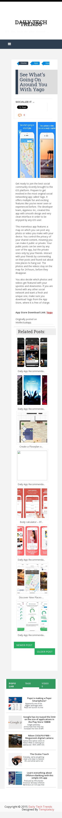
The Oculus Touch (39, 754)
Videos (45, 685)
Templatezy (46, 809)
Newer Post (24, 645)
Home (24, 63)
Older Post (45, 651)
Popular (12, 685)
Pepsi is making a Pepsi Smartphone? (39, 699)
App (36, 63)
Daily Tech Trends (31, 23)
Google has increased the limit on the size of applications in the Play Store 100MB (39, 719)
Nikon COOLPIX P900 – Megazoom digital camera (39, 737)
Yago (50, 312)
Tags (28, 683)
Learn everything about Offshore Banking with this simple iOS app (39, 775)
